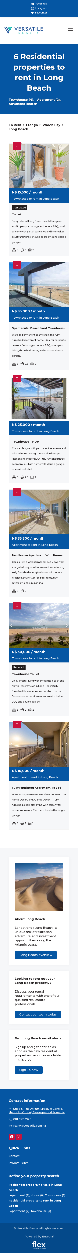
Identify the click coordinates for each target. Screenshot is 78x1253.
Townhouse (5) (55, 1195)
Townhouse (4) (40, 1211)
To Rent (15, 125)
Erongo (32, 125)
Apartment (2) (19, 1195)
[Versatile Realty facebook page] (12, 1137)
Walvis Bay (51, 125)
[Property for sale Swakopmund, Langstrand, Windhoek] (24, 30)
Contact (14, 1156)
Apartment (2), (49, 100)
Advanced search (23, 104)
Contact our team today (38, 1014)
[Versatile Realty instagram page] (19, 1137)
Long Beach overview (35, 955)
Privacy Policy (18, 1162)
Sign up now (28, 1070)
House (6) (37, 1195)
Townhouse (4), (21, 100)
